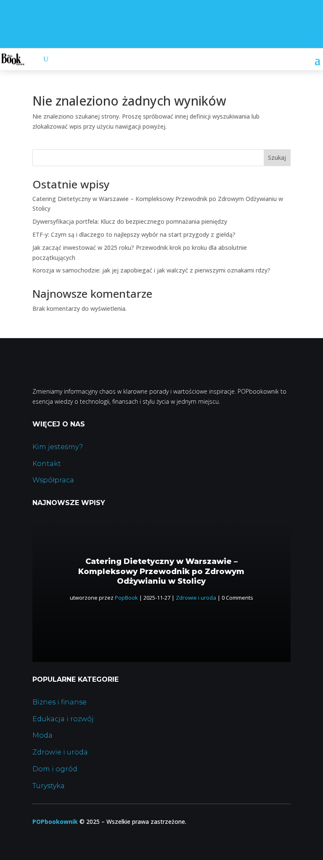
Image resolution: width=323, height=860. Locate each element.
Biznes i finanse (59, 702)
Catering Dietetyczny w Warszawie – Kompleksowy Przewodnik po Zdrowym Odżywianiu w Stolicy (161, 571)
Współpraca (53, 480)
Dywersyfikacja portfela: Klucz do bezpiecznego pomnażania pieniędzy (129, 221)
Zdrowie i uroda (196, 597)
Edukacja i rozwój (63, 719)
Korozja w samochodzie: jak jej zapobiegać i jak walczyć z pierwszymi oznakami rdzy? (151, 270)
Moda (42, 735)
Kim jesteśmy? (57, 447)
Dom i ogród (54, 769)
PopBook (126, 597)
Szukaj (277, 157)
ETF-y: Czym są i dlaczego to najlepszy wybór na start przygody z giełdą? (134, 234)
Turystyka (48, 786)
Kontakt (46, 464)
